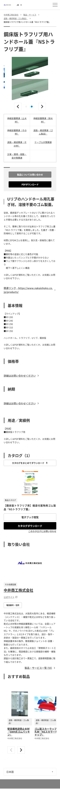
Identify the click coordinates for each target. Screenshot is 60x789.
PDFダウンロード (30, 184)
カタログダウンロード (30, 526)
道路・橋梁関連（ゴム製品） (43, 132)
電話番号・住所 (12, 605)
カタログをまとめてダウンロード (28, 462)
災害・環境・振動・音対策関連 (17, 156)
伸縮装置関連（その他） (17, 132)
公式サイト (9, 597)
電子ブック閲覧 (30, 517)
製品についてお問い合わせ (30, 174)
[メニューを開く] (55, 4)
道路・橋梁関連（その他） (17, 144)
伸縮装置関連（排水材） (43, 120)
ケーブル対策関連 (43, 142)
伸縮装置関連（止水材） (17, 120)
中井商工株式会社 (18, 590)
